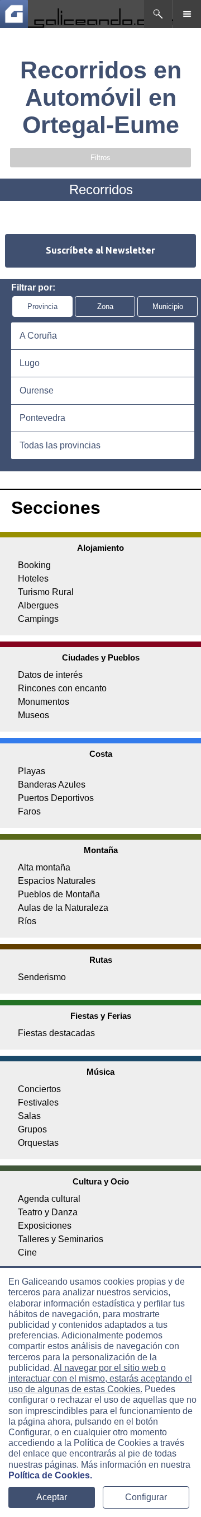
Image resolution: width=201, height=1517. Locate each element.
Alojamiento (100, 548)
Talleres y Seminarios (60, 1239)
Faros (29, 811)
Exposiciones (44, 1225)
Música (100, 1071)
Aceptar (51, 1497)
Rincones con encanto (62, 688)
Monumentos (43, 701)
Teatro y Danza (48, 1212)
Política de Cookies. (50, 1475)
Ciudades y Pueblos (101, 657)
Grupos (32, 1129)
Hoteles (33, 578)
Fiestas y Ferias (100, 1015)
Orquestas (38, 1143)
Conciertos (39, 1089)
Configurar (146, 1497)
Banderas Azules (51, 784)
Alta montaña (44, 867)
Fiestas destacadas (56, 1033)
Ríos (27, 921)
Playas (31, 771)
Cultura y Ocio (101, 1181)
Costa (100, 753)
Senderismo (42, 977)
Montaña (101, 850)
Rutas (100, 959)
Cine (27, 1252)
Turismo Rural (46, 592)
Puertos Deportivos (56, 798)
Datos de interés (50, 675)
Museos (33, 715)
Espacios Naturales (56, 881)
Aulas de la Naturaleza (63, 907)
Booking (34, 565)
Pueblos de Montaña (59, 894)
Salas (29, 1116)
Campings (38, 619)
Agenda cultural (49, 1199)
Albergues (38, 605)
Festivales (38, 1102)
